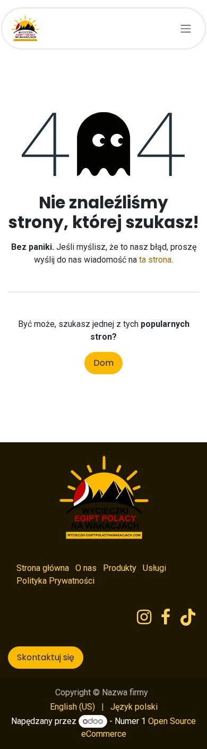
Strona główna (42, 568)
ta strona (155, 260)
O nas (86, 568)
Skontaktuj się (45, 657)
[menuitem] (72, 707)
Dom (103, 363)
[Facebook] (165, 617)
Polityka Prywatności (55, 581)
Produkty (119, 568)
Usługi (154, 568)
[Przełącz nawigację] (185, 28)
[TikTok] (187, 617)
